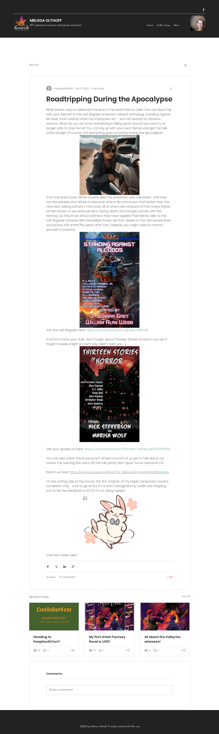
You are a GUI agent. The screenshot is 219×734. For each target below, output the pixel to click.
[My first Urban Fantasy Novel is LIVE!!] (109, 616)
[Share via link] (73, 566)
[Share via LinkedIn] (64, 566)
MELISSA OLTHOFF (46, 20)
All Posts (34, 65)
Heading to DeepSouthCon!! (46, 639)
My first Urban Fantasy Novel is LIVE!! (107, 639)
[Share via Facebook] (47, 566)
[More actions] (171, 88)
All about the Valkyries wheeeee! (162, 639)
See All (186, 596)
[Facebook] (203, 9)
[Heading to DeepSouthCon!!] (54, 616)
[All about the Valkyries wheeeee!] (165, 616)
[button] (185, 65)
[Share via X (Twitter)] (56, 566)
